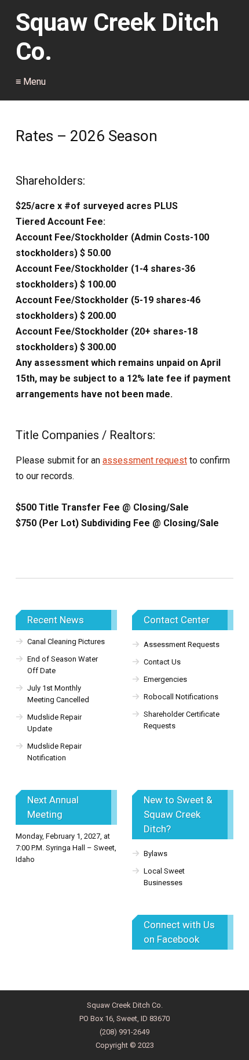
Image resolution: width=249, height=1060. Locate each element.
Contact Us (162, 661)
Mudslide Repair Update (54, 723)
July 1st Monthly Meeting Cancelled (58, 694)
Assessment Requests (181, 644)
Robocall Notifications (181, 696)
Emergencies (165, 679)
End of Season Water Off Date (62, 665)
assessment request (144, 460)
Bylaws (155, 853)
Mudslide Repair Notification (54, 752)
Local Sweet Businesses (164, 877)
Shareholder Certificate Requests (181, 720)
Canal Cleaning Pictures (66, 641)
